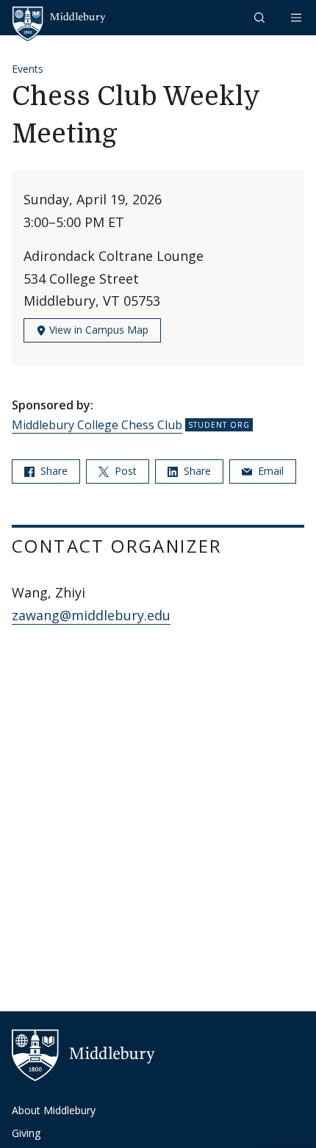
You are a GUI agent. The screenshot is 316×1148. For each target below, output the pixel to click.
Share (52, 471)
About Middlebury (54, 1110)
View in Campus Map (97, 330)
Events (27, 69)
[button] (261, 17)
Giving (26, 1133)
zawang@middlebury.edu (91, 615)
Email (269, 471)
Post (124, 471)
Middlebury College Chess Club (97, 425)
